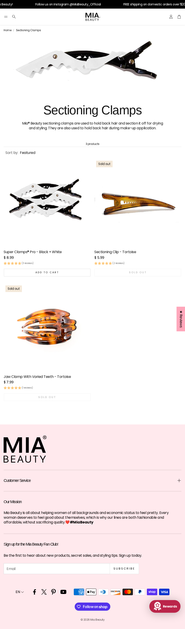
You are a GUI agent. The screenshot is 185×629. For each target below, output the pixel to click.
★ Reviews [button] (180, 318)
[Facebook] (34, 592)
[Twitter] (44, 592)
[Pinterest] (53, 592)
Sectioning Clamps (28, 30)
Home (7, 30)
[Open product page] (47, 202)
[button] (6, 17)
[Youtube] (63, 592)
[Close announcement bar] (180, 3)
